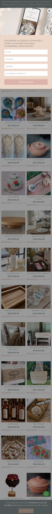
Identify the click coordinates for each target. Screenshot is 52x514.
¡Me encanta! (26, 82)
